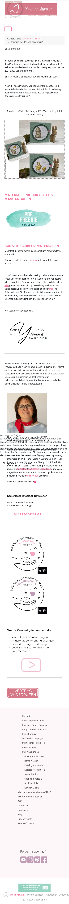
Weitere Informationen (28, 468)
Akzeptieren (9, 463)
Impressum (46, 468)
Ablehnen (27, 463)
